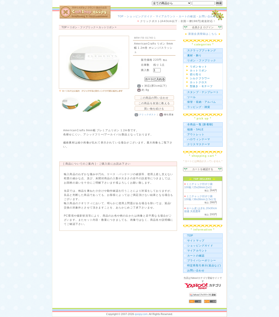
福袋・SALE (195, 129)
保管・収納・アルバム (201, 101)
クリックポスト (147, 114)
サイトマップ (195, 240)
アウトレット (195, 134)
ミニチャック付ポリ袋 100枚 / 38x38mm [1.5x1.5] (200, 198)
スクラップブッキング (201, 50)
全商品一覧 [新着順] (200, 124)
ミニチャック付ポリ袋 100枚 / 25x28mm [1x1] (198, 186)
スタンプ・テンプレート (203, 92)
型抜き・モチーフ (201, 86)
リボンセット (198, 66)
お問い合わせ (207, 16)
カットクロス (198, 82)
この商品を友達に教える (154, 103)
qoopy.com (141, 314)
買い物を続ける (154, 108)
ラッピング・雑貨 (198, 107)
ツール (191, 97)
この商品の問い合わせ (154, 97)
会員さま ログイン (203, 27)
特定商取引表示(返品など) (204, 265)
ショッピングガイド (140, 16)
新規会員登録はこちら (202, 33)
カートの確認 (187, 16)
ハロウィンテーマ (198, 139)
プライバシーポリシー (201, 260)
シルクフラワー (200, 78)
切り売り (195, 74)
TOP (121, 16)
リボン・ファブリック (201, 60)
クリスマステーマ (198, 144)
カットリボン (106, 27)
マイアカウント (166, 16)
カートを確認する (202, 169)
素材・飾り (194, 55)
